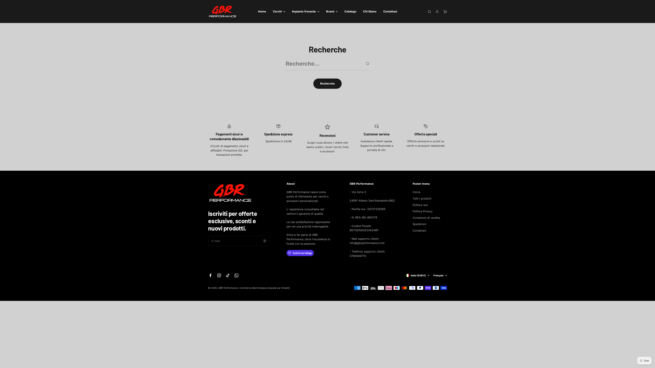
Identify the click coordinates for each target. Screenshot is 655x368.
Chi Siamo (369, 11)
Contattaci (390, 11)
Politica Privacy (423, 211)
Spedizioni (419, 224)
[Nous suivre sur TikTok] (227, 275)
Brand (330, 11)
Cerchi (277, 11)
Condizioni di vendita (426, 217)
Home (262, 11)
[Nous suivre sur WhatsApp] (236, 275)
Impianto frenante (304, 11)
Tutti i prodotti (422, 198)
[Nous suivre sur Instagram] (219, 275)
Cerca (416, 192)
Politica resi (420, 205)
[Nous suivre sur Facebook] (210, 275)
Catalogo (350, 11)
